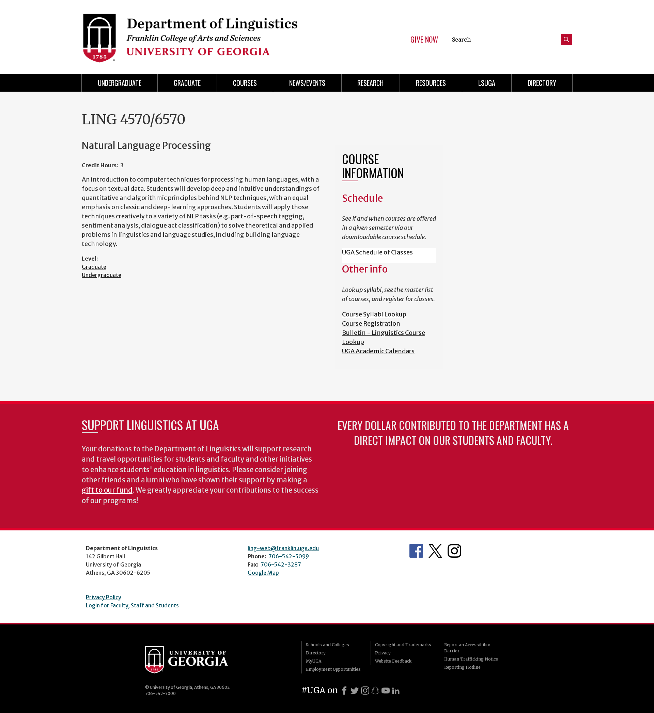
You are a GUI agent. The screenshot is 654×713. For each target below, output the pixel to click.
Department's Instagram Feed (454, 551)
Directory (542, 83)
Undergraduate (119, 83)
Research (370, 83)
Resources (431, 83)
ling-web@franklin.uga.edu (283, 548)
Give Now (424, 39)
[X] (355, 690)
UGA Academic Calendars (378, 351)
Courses (245, 83)
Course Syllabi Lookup (374, 314)
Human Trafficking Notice (471, 659)
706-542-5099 (288, 556)
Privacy (383, 652)
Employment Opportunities (333, 669)
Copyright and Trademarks (403, 644)
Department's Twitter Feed (435, 551)
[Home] (201, 34)
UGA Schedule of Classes (377, 252)
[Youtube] (386, 690)
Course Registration (371, 323)
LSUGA (486, 83)
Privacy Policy (103, 597)
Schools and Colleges (327, 644)
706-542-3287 (281, 564)
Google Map (263, 572)
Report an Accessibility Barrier (467, 647)
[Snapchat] (375, 690)
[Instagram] (365, 690)
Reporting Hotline (462, 667)
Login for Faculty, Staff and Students (132, 605)
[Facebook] (344, 690)
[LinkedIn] (396, 690)
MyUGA (313, 661)
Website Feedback (393, 661)
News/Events (307, 83)
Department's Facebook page (416, 551)
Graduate (187, 83)
